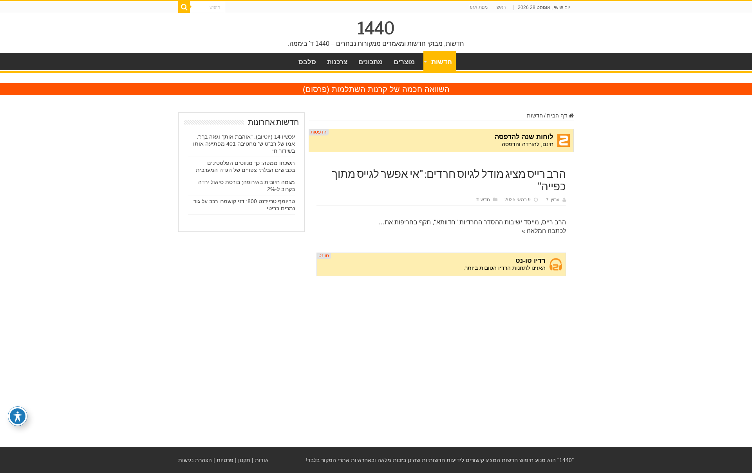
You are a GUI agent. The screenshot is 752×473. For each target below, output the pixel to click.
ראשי (500, 7)
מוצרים (404, 62)
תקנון (244, 460)
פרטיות (225, 460)
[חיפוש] (184, 7)
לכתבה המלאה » (544, 230)
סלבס (307, 62)
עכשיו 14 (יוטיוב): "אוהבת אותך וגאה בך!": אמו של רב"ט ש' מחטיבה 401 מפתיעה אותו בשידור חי (244, 144)
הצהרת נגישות (195, 460)
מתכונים (370, 62)
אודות (262, 460)
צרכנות (337, 62)
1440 (376, 28)
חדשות (441, 62)
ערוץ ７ (552, 199)
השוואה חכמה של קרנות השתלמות (391, 89)
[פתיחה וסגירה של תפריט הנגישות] (17, 416)
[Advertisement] (441, 342)
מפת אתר (478, 7)
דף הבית (558, 115)
